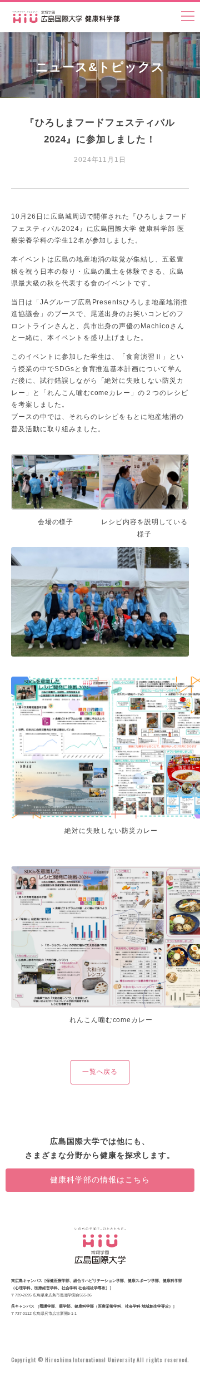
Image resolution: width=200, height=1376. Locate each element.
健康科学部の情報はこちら (100, 1179)
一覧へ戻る (100, 1072)
